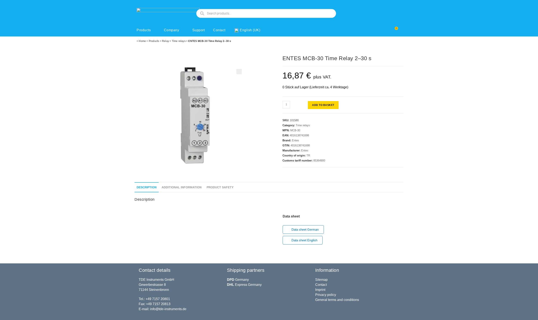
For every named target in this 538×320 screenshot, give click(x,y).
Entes (295, 140)
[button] (239, 71)
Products (144, 30)
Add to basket (323, 105)
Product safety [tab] (220, 187)
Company (171, 30)
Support (198, 30)
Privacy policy (325, 295)
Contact (219, 30)
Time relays (179, 41)
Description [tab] (147, 187)
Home (142, 41)
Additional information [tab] (182, 187)
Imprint (320, 289)
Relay (165, 41)
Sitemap (321, 279)
